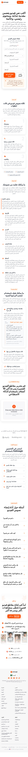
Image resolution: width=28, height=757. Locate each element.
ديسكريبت (17, 737)
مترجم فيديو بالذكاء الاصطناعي (20, 713)
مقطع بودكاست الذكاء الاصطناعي (19, 699)
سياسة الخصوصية (11, 747)
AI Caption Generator (19, 702)
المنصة (14, 59)
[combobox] (14, 675)
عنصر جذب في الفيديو (5, 726)
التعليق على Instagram (5, 736)
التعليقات (16, 724)
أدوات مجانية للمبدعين (5, 721)
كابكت (16, 735)
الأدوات (2, 717)
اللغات (2, 705)
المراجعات (3, 696)
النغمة (14, 66)
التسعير (2, 694)
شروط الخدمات (4, 747)
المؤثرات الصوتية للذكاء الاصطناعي (19, 710)
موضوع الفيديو (14, 45)
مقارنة (16, 721)
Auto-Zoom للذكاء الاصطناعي (20, 707)
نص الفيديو (3, 724)
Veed (16, 733)
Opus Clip (17, 726)
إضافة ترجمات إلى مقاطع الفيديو (20, 692)
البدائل (16, 717)
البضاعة (2, 701)
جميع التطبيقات (17, 719)
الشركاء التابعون (4, 703)
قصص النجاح (3, 698)
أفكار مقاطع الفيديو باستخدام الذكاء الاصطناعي (6, 734)
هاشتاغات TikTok (4, 728)
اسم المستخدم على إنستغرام (6, 738)
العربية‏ (14, 675)
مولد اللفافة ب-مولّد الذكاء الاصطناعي (19, 705)
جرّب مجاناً (20, 2)
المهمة (2, 692)
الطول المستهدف (14, 52)
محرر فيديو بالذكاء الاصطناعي (20, 694)
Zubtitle (16, 728)
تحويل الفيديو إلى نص (18, 696)
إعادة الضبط (20, 75)
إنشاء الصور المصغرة (5, 719)
